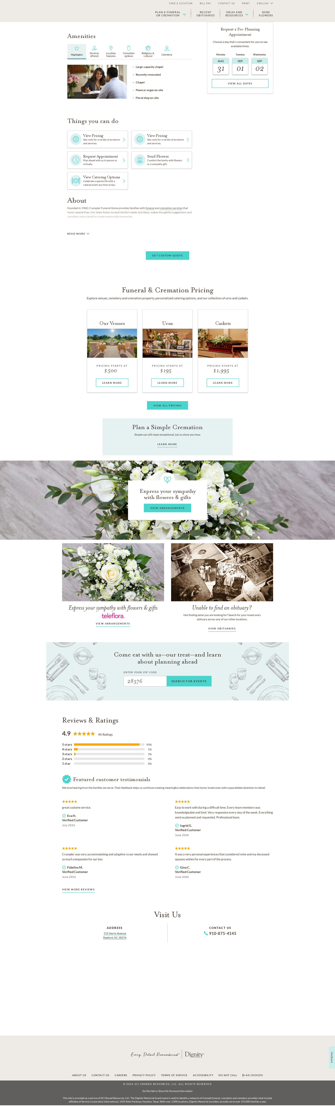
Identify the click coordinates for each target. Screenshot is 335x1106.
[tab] (76, 51)
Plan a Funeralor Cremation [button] (168, 14)
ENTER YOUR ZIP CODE (140, 672)
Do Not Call (228, 1075)
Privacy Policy (144, 1075)
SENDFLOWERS (266, 14)
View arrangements (113, 623)
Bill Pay (205, 3)
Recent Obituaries (205, 14)
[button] (263, 3)
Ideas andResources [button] (234, 14)
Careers (121, 1075)
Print (246, 3)
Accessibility (203, 1075)
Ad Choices (254, 1075)
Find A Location (181, 3)
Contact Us (226, 3)
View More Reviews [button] (78, 889)
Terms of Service (174, 1075)
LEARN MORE (167, 444)
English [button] (263, 3)
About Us (79, 1075)
